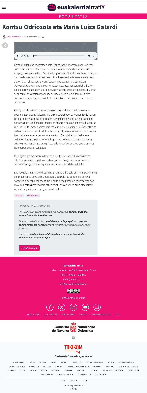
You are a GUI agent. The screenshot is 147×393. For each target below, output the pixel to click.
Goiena (109, 366)
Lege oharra (50, 315)
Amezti (64, 362)
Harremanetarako (101, 315)
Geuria (97, 366)
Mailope (81, 370)
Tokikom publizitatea (73, 385)
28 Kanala (101, 374)
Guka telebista (38, 370)
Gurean (74, 380)
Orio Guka (133, 370)
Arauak (83, 315)
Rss (118, 315)
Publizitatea (68, 315)
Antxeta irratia (94, 362)
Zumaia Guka (84, 374)
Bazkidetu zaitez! (29, 248)
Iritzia (19, 195)
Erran (58, 366)
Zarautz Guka (65, 374)
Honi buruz (33, 315)
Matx (62, 380)
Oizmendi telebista (112, 370)
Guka (23, 370)
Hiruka (55, 370)
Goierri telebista (128, 366)
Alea (53, 362)
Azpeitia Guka (126, 362)
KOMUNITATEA (73, 16)
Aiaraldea (18, 362)
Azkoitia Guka (17, 366)
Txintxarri (47, 374)
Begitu (47, 366)
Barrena (34, 366)
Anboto (77, 362)
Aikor (32, 362)
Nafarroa (32, 195)
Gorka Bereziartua (14, 37)
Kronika (67, 370)
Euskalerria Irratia (78, 366)
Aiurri (43, 362)
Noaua (93, 370)
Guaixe (11, 370)
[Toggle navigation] (4, 7)
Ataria (111, 362)
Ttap (84, 380)
